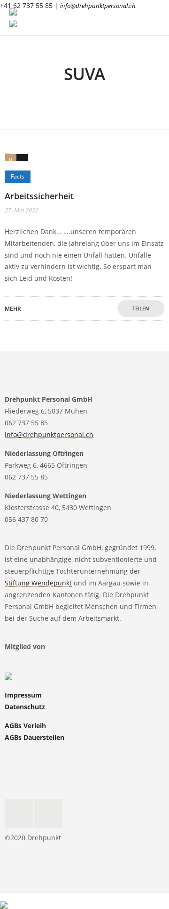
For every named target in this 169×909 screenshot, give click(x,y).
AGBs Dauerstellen (34, 737)
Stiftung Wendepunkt (38, 582)
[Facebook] (19, 813)
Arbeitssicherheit (39, 196)
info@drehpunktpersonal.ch (98, 5)
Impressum (23, 694)
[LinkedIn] (48, 813)
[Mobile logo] (4, 898)
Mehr (13, 309)
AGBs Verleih (25, 725)
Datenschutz (25, 706)
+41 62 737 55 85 (26, 5)
